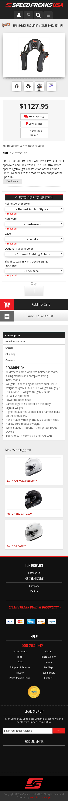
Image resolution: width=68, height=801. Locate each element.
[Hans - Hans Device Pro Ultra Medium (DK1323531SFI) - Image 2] (28, 86)
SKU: (6, 153)
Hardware (11, 218)
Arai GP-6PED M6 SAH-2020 (22, 481)
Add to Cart (41, 304)
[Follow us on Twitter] (26, 757)
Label (8, 233)
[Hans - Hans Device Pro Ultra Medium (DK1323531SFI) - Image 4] (51, 86)
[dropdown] (48, 15)
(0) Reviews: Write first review (23, 146)
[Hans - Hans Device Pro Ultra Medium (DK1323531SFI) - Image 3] (39, 87)
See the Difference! (16, 341)
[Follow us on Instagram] (48, 757)
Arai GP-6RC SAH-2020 (19, 513)
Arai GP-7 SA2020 (16, 546)
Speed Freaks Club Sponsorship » (34, 606)
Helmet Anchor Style (17, 203)
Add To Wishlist (40, 316)
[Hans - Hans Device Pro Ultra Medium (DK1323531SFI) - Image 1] (16, 86)
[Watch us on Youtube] (37, 757)
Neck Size (11, 265)
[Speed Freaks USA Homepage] (34, 5)
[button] (38, 15)
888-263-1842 (32, 645)
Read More (12, 181)
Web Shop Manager (40, 797)
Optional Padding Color (19, 248)
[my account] (18, 15)
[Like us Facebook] (16, 757)
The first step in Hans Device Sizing (26, 261)
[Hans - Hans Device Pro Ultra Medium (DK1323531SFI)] (6, 27)
